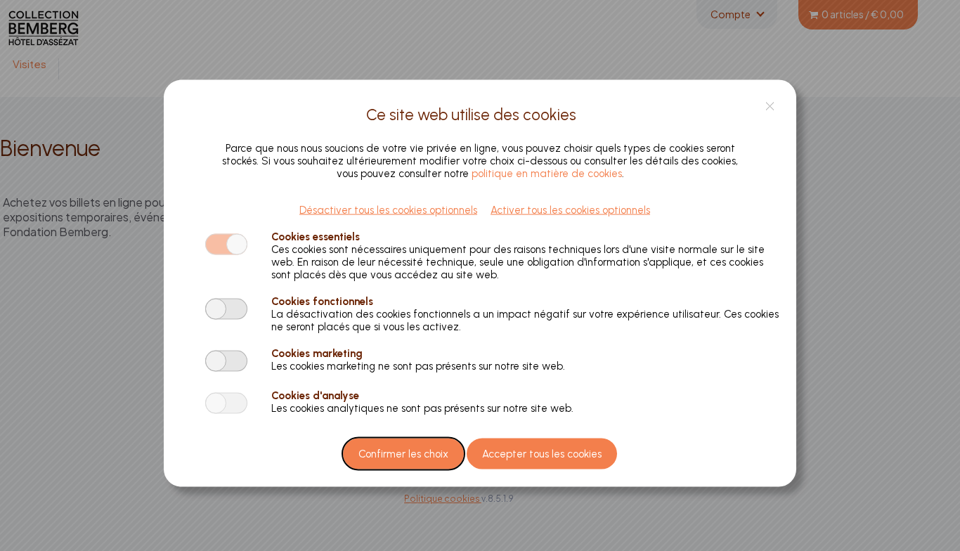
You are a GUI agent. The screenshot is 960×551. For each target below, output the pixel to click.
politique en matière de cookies (547, 173)
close (770, 106)
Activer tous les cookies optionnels (570, 209)
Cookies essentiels (315, 236)
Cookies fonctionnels (322, 300)
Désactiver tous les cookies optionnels (388, 209)
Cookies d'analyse (315, 395)
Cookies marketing (317, 352)
